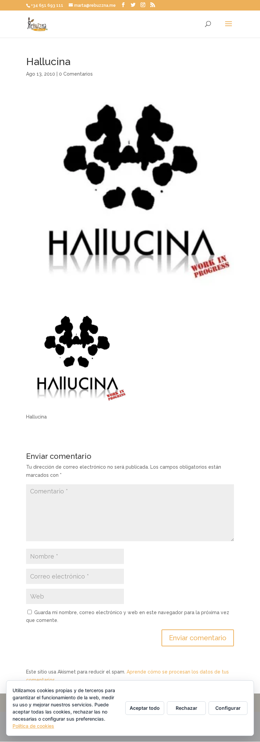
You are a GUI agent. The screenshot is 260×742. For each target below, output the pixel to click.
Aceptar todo (145, 708)
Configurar (228, 708)
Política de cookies (33, 726)
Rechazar (186, 708)
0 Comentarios (76, 74)
